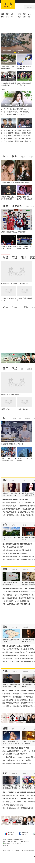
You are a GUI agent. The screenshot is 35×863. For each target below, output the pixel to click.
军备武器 (25, 671)
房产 (5, 368)
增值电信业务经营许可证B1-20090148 (13, 839)
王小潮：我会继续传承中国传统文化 (18, 109)
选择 (21, 141)
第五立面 (10, 130)
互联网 (14, 418)
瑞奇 (16, 138)
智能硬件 (27, 418)
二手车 (24, 307)
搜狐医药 (14, 569)
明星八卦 (23, 157)
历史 (5, 626)
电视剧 (31, 157)
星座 (5, 728)
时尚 (5, 480)
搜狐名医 (25, 569)
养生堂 (17, 141)
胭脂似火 (17, 133)
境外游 (25, 525)
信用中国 (5, 845)
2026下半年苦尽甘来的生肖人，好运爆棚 (16, 760)
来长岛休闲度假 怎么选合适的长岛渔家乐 (16, 550)
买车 (14, 307)
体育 (5, 205)
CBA (32, 206)
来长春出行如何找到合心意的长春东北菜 (16, 553)
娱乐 (5, 156)
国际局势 (14, 671)
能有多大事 (18, 130)
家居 (29, 17)
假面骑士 (10, 138)
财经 (5, 257)
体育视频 (17, 205)
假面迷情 (10, 133)
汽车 (5, 307)
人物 (24, 480)
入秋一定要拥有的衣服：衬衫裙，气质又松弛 (18, 515)
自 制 (3, 133)
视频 (14, 156)
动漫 (5, 773)
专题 (12, 14)
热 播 (3, 130)
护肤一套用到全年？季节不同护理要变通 (16, 604)
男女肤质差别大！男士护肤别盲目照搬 (15, 601)
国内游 (13, 525)
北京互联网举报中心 (25, 833)
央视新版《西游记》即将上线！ (13, 805)
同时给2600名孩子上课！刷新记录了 (18, 112)
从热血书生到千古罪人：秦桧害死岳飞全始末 (18, 655)
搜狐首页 (8, 4)
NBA (29, 14)
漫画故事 (14, 773)
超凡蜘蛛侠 (26, 136)
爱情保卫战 (27, 141)
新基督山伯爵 (18, 136)
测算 (12, 729)
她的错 (29, 130)
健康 (5, 569)
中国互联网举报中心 (11, 833)
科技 (5, 418)
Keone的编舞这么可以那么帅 (16, 114)
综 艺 (3, 141)
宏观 (7, 17)
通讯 (20, 418)
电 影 (3, 136)
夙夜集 (29, 133)
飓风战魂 (28, 138)
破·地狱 (10, 136)
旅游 (5, 524)
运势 (24, 729)
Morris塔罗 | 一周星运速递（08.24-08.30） (17, 763)
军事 (7, 14)
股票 (32, 257)
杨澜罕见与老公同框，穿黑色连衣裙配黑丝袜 (18, 512)
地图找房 (29, 369)
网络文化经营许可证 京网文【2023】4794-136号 (16, 841)
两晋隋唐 (25, 627)
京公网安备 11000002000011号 (13, 843)
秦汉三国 (14, 627)
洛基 (24, 130)
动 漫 (3, 138)
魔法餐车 (22, 138)
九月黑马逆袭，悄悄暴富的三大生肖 (14, 754)
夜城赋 (24, 133)
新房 (24, 17)
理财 (12, 17)
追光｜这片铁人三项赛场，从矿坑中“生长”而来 (18, 649)
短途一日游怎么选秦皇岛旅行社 (13, 547)
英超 (24, 14)
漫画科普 (25, 773)
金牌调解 (10, 141)
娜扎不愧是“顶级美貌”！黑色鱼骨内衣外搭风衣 (18, 502)
